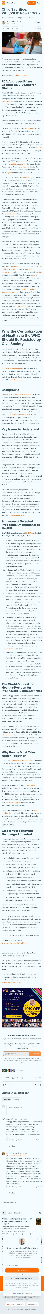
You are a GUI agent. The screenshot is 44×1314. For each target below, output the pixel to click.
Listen (39, 23)
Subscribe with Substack (23, 1278)
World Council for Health (20, 414)
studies (39, 147)
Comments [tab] (7, 1100)
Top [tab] (4, 1213)
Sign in (39, 3)
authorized (6, 101)
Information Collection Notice (28, 1285)
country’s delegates (13, 802)
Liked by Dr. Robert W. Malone (17, 1155)
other (40, 266)
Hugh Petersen (11, 1153)
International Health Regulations (18, 394)
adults (13, 269)
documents (31, 785)
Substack (11, 1310)
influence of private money (21, 760)
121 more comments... (9, 1202)
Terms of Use (34, 1283)
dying (39, 272)
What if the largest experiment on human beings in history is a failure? (17, 1221)
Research (21, 306)
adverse (22, 164)
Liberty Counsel (21, 75)
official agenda (7, 735)
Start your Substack (16, 1304)
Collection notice (22, 1299)
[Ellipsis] (41, 1119)
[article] (22, 1226)
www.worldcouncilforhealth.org (15, 943)
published (11, 214)
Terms (36, 1297)
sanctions (9, 648)
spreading (14, 266)
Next (37, 1085)
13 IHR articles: (31, 533)
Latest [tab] (10, 1213)
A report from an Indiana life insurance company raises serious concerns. (16, 1228)
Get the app (32, 1304)
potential (10, 164)
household (29, 269)
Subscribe (31, 3)
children (5, 269)
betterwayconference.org (11, 982)
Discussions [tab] (18, 1213)
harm (16, 164)
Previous (8, 1085)
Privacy (30, 1297)
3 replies (12, 1146)
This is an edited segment (12, 368)
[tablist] (11, 1099)
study (25, 167)
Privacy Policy (23, 1287)
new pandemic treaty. (17, 515)
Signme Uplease (12, 1119)
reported (25, 177)
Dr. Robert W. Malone (14, 21)
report (33, 275)
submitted (29, 128)
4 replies (12, 1193)
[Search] (40, 1213)
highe (9, 172)
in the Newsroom (16, 380)
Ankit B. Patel (27, 289)
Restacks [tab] (16, 1100)
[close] (38, 1239)
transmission (7, 272)
